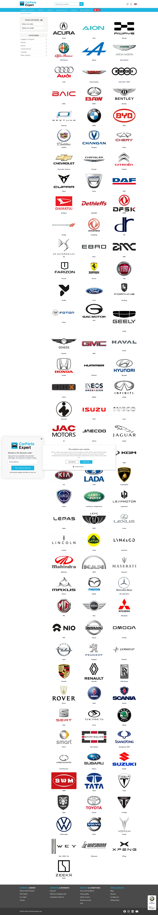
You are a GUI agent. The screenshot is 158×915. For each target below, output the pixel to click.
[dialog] (79, 457)
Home (22, 13)
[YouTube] (137, 911)
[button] (79, 467)
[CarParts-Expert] (28, 4)
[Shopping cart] (127, 4)
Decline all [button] (72, 462)
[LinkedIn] (132, 911)
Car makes (28, 13)
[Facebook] (124, 911)
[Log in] (131, 4)
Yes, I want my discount (22, 468)
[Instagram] (128, 911)
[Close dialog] (41, 438)
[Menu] (155, 896)
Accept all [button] (86, 462)
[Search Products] (81, 4)
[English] (136, 4)
